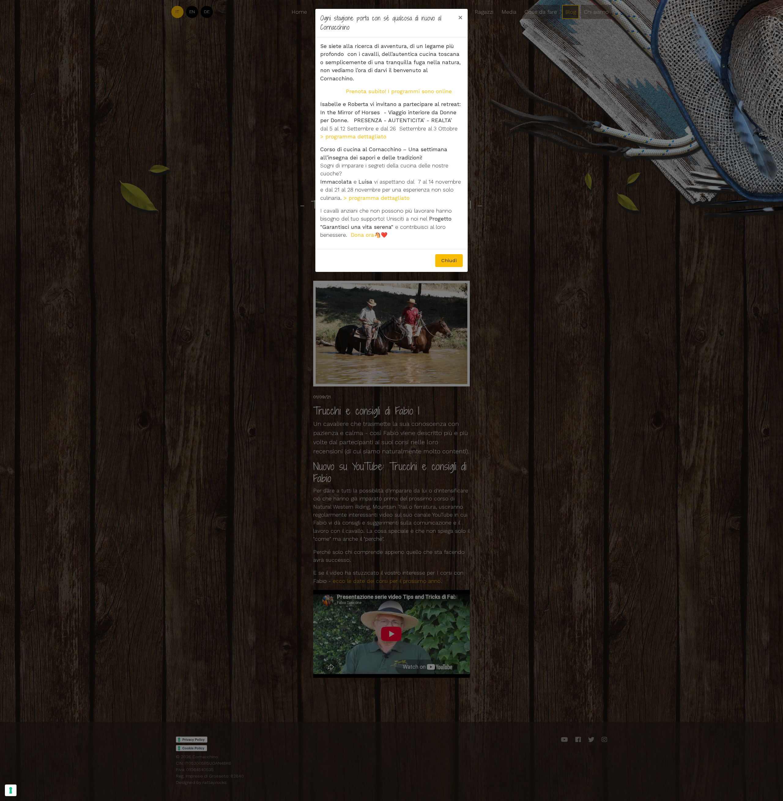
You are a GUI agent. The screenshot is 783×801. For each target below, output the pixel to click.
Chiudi (449, 260)
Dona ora (362, 235)
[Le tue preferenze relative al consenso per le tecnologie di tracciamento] (11, 790)
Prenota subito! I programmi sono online (400, 91)
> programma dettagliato (376, 198)
